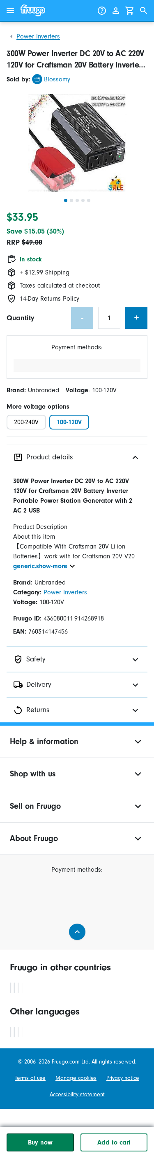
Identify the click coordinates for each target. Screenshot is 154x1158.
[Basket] (130, 11)
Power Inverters (38, 36)
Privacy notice (122, 1078)
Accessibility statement (77, 1094)
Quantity (20, 318)
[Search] (144, 11)
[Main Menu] (10, 11)
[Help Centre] (102, 11)
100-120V (69, 422)
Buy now (40, 1142)
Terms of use (30, 1078)
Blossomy (57, 79)
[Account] (116, 11)
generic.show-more (40, 566)
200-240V (26, 422)
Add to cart (114, 1142)
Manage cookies (76, 1078)
